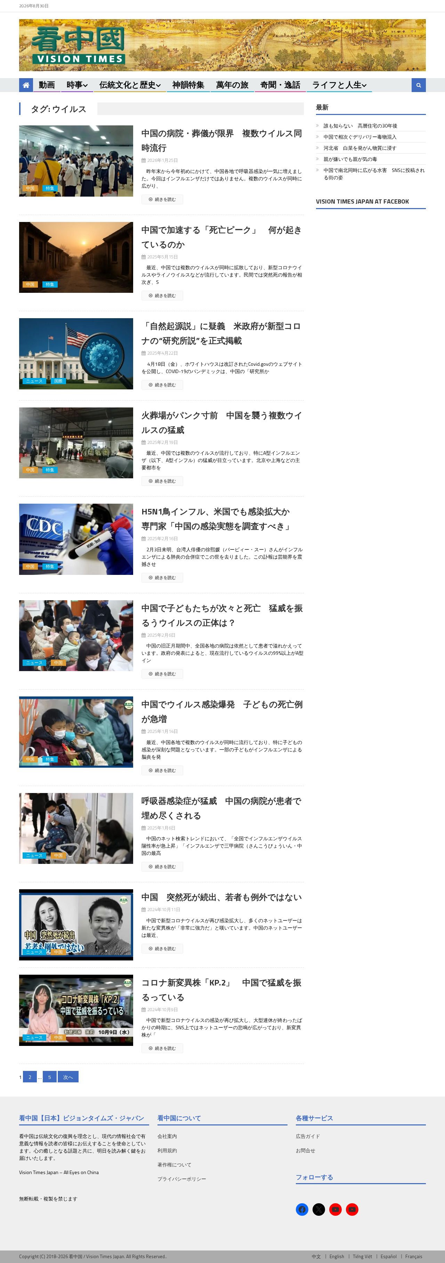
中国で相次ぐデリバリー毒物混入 (360, 136)
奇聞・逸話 (280, 85)
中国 (30, 188)
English (337, 1256)
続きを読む (165, 199)
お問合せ (305, 1150)
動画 (47, 85)
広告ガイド (308, 1136)
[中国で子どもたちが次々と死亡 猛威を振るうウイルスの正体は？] (76, 635)
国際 (58, 381)
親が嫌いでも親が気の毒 (350, 159)
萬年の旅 (232, 85)
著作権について (174, 1164)
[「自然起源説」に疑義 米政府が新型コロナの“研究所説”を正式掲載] (76, 353)
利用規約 (167, 1150)
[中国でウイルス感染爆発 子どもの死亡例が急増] (76, 732)
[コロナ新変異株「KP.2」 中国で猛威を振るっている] (76, 1010)
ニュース (34, 381)
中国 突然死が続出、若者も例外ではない (221, 897)
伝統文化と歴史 (127, 85)
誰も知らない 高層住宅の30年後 (360, 125)
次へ (68, 1077)
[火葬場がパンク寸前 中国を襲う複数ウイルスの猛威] (76, 443)
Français (413, 1256)
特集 (50, 188)
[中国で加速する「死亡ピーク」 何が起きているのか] (76, 257)
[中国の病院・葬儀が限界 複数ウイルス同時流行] (76, 161)
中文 (316, 1256)
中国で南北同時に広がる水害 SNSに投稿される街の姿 (374, 173)
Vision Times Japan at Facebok (362, 201)
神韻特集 (188, 85)
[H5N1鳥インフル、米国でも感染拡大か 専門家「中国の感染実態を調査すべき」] (76, 539)
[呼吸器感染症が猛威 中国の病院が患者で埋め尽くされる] (76, 828)
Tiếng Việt (362, 1256)
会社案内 (167, 1136)
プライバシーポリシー (181, 1178)
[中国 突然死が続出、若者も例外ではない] (76, 924)
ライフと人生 (337, 85)
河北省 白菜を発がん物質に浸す (360, 147)
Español (389, 1256)
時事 (75, 85)
